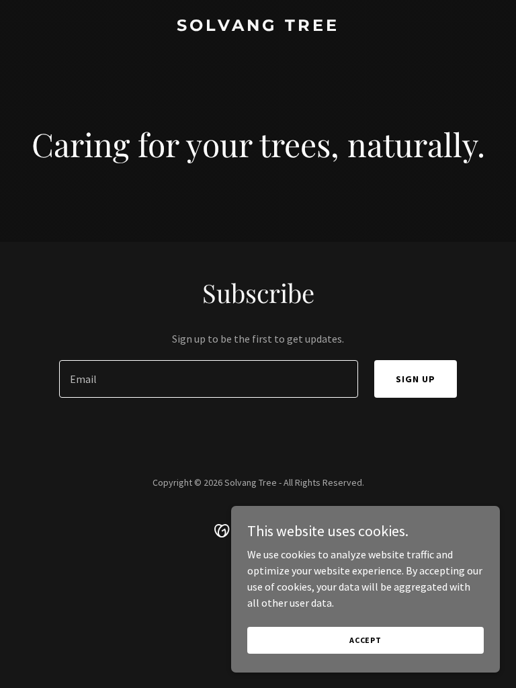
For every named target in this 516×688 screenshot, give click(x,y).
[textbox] (208, 379)
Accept (365, 640)
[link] (258, 27)
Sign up (415, 379)
